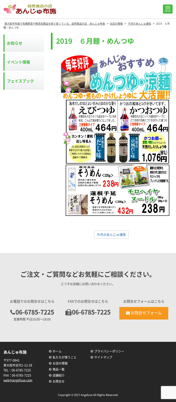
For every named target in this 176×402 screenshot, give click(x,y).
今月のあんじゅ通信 (111, 234)
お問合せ (59, 381)
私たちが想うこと (65, 357)
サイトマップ (103, 357)
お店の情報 (60, 363)
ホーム (57, 351)
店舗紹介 (59, 375)
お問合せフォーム (146, 313)
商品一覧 (59, 369)
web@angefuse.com (17, 380)
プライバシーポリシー (109, 351)
